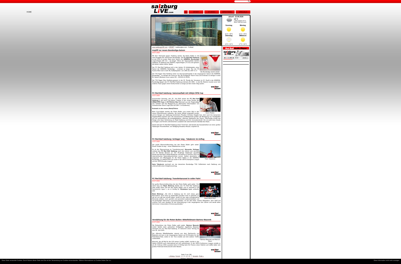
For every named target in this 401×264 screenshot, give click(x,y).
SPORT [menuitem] (196, 12)
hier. (110, 260)
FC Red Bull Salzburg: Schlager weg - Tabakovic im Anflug (178, 139)
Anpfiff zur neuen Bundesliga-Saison (168, 50)
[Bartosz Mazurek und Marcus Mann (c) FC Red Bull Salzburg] (210, 238)
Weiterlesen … (216, 87)
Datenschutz (190, 258)
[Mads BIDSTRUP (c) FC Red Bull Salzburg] (210, 196)
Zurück (177, 256)
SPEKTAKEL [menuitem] (227, 12)
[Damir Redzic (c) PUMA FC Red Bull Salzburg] (210, 111)
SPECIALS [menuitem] (243, 12)
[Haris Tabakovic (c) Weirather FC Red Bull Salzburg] (210, 157)
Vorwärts (195, 256)
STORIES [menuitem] (211, 12)
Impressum (183, 258)
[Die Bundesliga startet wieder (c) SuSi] (210, 70)
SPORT (171, 47)
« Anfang (172, 256)
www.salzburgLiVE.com (160, 47)
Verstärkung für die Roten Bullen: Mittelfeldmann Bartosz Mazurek (181, 220)
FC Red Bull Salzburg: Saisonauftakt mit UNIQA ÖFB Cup (177, 93)
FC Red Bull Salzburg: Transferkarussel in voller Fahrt (176, 178)
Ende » (201, 256)
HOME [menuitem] (186, 12)
